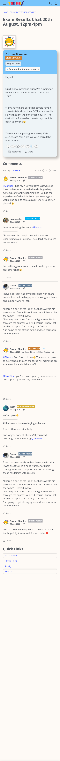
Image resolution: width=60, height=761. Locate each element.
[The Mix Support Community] (16, 3)
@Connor (8, 185)
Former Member (16, 54)
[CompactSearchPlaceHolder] (50, 3)
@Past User (9, 376)
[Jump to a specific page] (54, 170)
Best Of (8, 571)
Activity (8, 566)
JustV (12, 407)
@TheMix (36, 438)
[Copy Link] (23, 180)
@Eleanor (37, 227)
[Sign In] (55, 3)
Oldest (15, 170)
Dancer (13, 285)
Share (7, 211)
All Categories (11, 555)
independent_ (17, 219)
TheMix (47, 352)
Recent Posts (11, 560)
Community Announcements (24, 69)
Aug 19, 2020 (13, 63)
